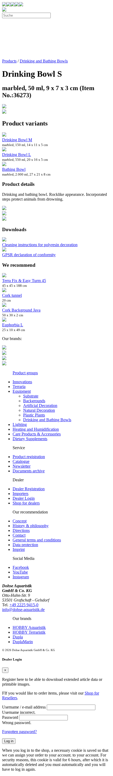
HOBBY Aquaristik (29, 627)
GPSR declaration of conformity (29, 255)
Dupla (18, 637)
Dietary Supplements (30, 438)
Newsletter (21, 466)
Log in (8, 741)
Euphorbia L (12, 325)
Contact (19, 535)
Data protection (25, 544)
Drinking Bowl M (17, 140)
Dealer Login (24, 498)
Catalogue (21, 461)
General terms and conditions (37, 540)
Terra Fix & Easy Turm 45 (24, 280)
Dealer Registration (29, 489)
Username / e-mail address (24, 707)
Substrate (30, 396)
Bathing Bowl (13, 169)
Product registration (29, 456)
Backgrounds (34, 401)
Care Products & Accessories (37, 434)
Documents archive (29, 471)
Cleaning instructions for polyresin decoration (40, 244)
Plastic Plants (34, 415)
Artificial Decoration (40, 405)
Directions (21, 530)
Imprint (19, 549)
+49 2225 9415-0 (23, 605)
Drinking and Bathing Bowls (44, 61)
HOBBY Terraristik (29, 632)
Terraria (19, 386)
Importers (20, 493)
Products (9, 61)
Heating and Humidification (36, 429)
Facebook (21, 567)
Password (10, 717)
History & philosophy (31, 525)
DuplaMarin (23, 641)
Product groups (25, 373)
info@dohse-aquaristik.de (23, 609)
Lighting (20, 424)
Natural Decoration (39, 410)
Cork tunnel (12, 295)
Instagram (21, 577)
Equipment (22, 391)
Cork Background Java (21, 310)
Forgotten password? (19, 731)
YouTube (20, 572)
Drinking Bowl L (16, 154)
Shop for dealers (26, 503)
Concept (20, 521)
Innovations (22, 382)
